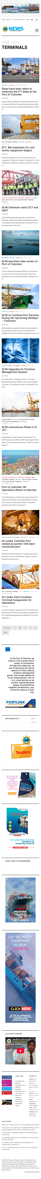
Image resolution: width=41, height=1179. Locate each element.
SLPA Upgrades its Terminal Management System (18, 370)
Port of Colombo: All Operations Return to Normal (19, 488)
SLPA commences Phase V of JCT (19, 428)
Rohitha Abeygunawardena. (11, 422)
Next (5, 632)
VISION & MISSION (19, 20)
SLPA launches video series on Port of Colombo (20, 262)
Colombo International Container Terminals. (16, 198)
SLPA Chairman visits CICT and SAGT (20, 209)
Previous (7, 628)
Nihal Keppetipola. (8, 200)
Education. (5, 258)
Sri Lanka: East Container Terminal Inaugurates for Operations (17, 600)
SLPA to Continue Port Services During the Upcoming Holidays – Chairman (20, 318)
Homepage (6, 42)
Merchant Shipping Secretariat (18, 1097)
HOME (3, 20)
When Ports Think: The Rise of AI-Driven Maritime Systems (20, 1125)
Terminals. (11, 85)
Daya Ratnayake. (7, 419)
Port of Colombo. (14, 366)
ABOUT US (10, 20)
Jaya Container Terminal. (27, 419)
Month (33, 719)
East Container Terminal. (10, 142)
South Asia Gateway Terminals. (24, 200)
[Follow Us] (31, 19)
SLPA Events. (34, 591)
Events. (20, 591)
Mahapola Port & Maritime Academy (20, 1087)
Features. (5, 85)
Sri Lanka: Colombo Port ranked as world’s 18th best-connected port (18, 544)
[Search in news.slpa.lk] (36, 19)
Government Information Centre (19, 1104)
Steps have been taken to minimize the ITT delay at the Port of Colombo (19, 91)
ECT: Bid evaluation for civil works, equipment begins (18, 149)
